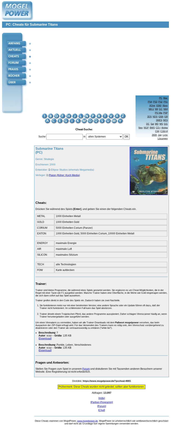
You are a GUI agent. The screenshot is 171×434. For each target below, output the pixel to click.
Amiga (164, 127)
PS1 (165, 101)
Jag (160, 135)
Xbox (165, 105)
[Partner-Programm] (102, 402)
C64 (157, 131)
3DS (149, 116)
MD (156, 124)
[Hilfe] (101, 398)
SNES (159, 120)
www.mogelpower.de (87, 421)
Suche (42, 136)
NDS (155, 116)
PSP (165, 113)
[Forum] (101, 406)
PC (160, 98)
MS (161, 124)
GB (166, 116)
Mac (165, 98)
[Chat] (101, 410)
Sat (152, 124)
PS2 (160, 101)
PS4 (150, 101)
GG (166, 124)
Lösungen (163, 138)
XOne (152, 105)
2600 (154, 135)
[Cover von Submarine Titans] (147, 171)
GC (160, 109)
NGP (146, 127)
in (84, 136)
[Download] (45, 338)
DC (148, 124)
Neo (140, 127)
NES (165, 120)
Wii (156, 109)
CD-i (158, 127)
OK (126, 136)
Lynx (165, 135)
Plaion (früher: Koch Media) (64, 175)
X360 (158, 105)
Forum (86, 368)
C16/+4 (164, 131)
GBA (160, 116)
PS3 (155, 101)
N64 (165, 109)
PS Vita (158, 113)
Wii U (151, 109)
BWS (152, 127)
